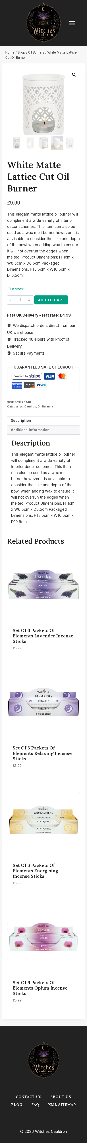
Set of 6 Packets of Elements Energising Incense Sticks (35, 870)
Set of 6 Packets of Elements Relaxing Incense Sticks (42, 753)
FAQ (35, 1104)
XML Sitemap (62, 1104)
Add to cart (51, 300)
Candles (30, 406)
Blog (17, 1104)
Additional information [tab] (30, 430)
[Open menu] (74, 23)
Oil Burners (45, 406)
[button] (74, 75)
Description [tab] (21, 420)
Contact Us (28, 1096)
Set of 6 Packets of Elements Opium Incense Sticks (40, 988)
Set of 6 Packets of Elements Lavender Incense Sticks (43, 636)
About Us (60, 1096)
